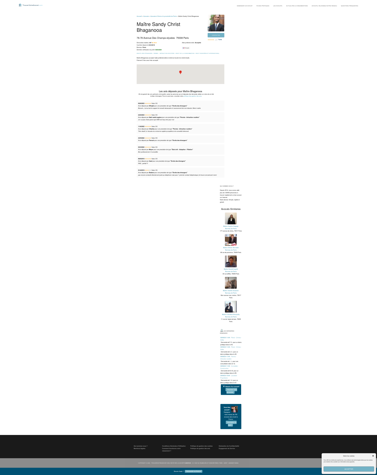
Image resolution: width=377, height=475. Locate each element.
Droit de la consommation (185, 53)
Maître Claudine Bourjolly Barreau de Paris (231, 315)
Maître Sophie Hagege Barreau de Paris (230, 227)
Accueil (139, 16)
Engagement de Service (227, 448)
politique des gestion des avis (192, 96)
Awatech (188, 463)
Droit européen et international (207, 53)
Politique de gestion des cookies (201, 446)
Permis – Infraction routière (164, 53)
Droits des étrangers (144, 53)
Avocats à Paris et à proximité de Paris (163, 16)
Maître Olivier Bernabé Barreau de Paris (231, 248)
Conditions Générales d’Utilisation (174, 446)
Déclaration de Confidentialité (229, 446)
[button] (373, 456)
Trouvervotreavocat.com (30, 5)
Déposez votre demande (231, 390)
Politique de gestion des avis (200, 448)
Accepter (349, 469)
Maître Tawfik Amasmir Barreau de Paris (231, 291)
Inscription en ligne (232, 423)
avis (220, 39)
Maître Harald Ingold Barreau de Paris (231, 270)
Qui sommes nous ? (140, 446)
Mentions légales (139, 448)
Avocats (146, 16)
